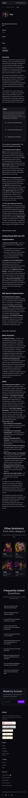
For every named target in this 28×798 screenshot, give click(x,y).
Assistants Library (10, 7)
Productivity (5, 50)
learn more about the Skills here (10, 118)
